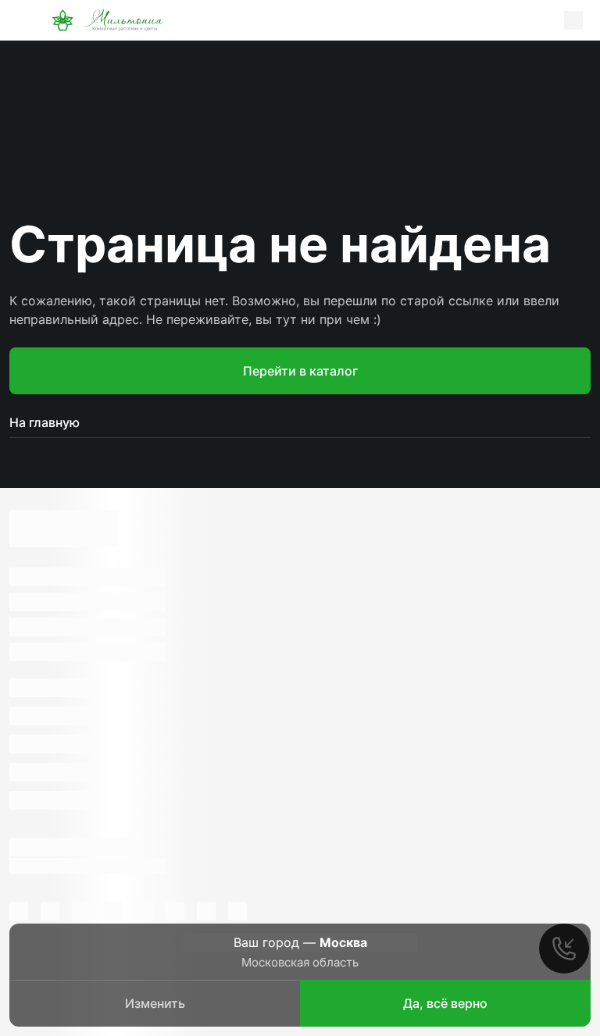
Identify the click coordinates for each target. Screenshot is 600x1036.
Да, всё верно (445, 1003)
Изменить (155, 1003)
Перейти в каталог (300, 371)
